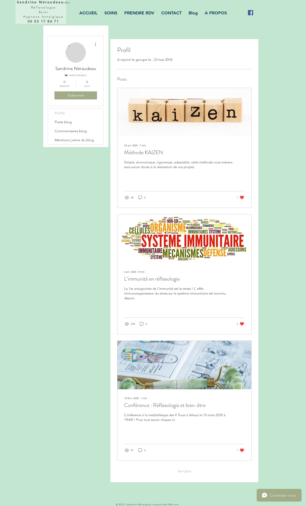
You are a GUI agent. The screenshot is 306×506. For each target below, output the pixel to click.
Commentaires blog (71, 131)
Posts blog (63, 122)
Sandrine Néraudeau (43, 2)
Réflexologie (43, 7)
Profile (60, 113)
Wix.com (173, 504)
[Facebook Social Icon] (250, 12)
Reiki (43, 12)
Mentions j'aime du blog (74, 140)
